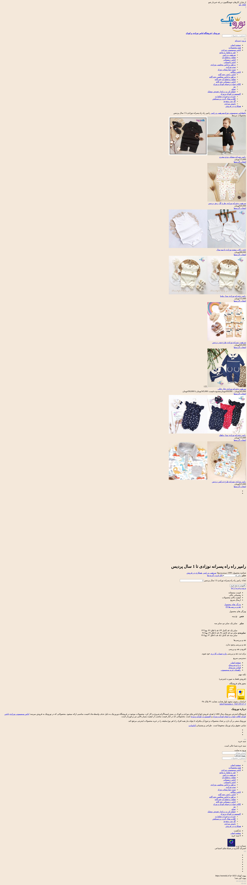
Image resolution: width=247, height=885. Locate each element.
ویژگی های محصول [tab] (232, 604)
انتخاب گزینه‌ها (240, 162)
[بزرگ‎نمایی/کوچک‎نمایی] (245, 881)
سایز (244, 575)
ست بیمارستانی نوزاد (227, 69)
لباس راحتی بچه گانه (227, 74)
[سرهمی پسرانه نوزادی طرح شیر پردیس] (226, 340)
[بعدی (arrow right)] (242, 883)
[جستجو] (245, 761)
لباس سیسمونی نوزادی (231, 50)
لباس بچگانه (236, 72)
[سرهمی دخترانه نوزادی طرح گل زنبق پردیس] (226, 201)
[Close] (245, 739)
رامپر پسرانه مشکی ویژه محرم (232, 157)
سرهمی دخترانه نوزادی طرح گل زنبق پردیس (227, 203)
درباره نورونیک (235, 665)
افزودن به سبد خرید (238, 586)
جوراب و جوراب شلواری (225, 96)
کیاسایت (192, 725)
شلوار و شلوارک (229, 57)
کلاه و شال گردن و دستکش (224, 99)
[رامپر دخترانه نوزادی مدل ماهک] (207, 433)
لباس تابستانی (230, 62)
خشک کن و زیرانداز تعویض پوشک (222, 91)
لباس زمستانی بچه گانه (226, 82)
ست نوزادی (231, 67)
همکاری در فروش (233, 106)
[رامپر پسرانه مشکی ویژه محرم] (207, 154)
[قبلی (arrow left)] (245, 883)
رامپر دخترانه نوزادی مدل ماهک (232, 435)
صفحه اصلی (235, 45)
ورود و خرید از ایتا (238, 588)
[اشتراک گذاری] (240, 881)
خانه (244, 113)
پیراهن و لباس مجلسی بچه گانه (222, 77)
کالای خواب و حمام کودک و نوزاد (227, 84)
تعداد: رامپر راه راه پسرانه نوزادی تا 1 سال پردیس (225, 580)
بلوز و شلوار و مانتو (227, 52)
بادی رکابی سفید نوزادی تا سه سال (231, 250)
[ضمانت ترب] (231, 846)
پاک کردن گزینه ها (214, 575)
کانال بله (242, 5)
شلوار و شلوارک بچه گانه (225, 79)
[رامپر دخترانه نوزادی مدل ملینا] (207, 294)
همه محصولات (235, 48)
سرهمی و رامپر (229, 55)
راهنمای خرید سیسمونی (231, 670)
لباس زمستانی (229, 60)
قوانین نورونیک (234, 667)
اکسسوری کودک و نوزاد (231, 94)
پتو (234, 87)
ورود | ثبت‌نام (240, 41)
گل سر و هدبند (229, 101)
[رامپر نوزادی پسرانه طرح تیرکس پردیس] (207, 479)
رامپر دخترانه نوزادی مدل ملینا (233, 296)
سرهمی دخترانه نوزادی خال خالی (232, 389)
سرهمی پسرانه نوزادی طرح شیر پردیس (229, 342)
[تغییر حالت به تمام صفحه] (242, 881)
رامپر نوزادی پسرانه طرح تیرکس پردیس (229, 482)
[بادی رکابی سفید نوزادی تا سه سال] (207, 247)
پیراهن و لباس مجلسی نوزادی (223, 65)
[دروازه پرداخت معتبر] (241, 699)
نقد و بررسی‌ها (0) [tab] (233, 607)
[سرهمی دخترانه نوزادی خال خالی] (226, 386)
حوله (234, 89)
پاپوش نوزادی (230, 104)
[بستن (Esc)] (237, 881)
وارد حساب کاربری (218, 654)
